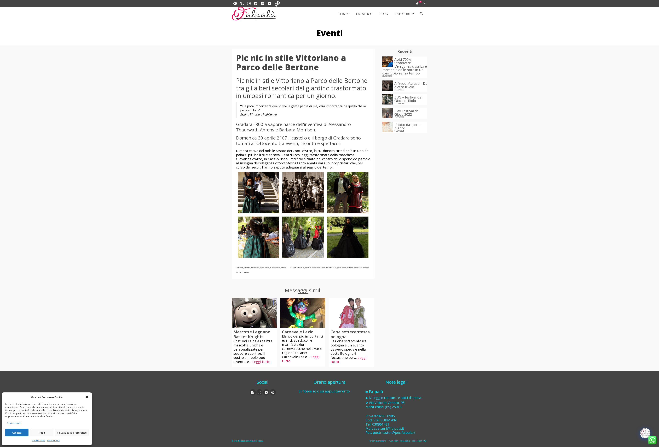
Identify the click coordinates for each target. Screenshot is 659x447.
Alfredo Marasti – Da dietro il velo (410, 85)
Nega (41, 432)
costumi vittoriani (329, 267)
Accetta (17, 432)
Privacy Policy (53, 440)
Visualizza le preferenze (72, 432)
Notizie (247, 267)
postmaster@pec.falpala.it (394, 432)
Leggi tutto (261, 361)
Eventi (240, 267)
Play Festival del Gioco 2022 (406, 112)
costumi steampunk (313, 267)
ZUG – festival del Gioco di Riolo (408, 98)
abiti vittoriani (298, 267)
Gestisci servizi (14, 423)
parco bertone (347, 267)
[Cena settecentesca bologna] (351, 313)
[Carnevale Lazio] (302, 313)
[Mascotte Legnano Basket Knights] (254, 313)
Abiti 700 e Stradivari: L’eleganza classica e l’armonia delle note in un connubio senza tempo (404, 66)
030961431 (380, 424)
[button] (87, 397)
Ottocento (255, 267)
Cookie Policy (38, 440)
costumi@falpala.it (389, 428)
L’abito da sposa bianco (407, 126)
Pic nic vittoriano (242, 272)
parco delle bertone (361, 267)
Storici (283, 267)
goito (339, 267)
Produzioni (264, 267)
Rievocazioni (275, 267)
